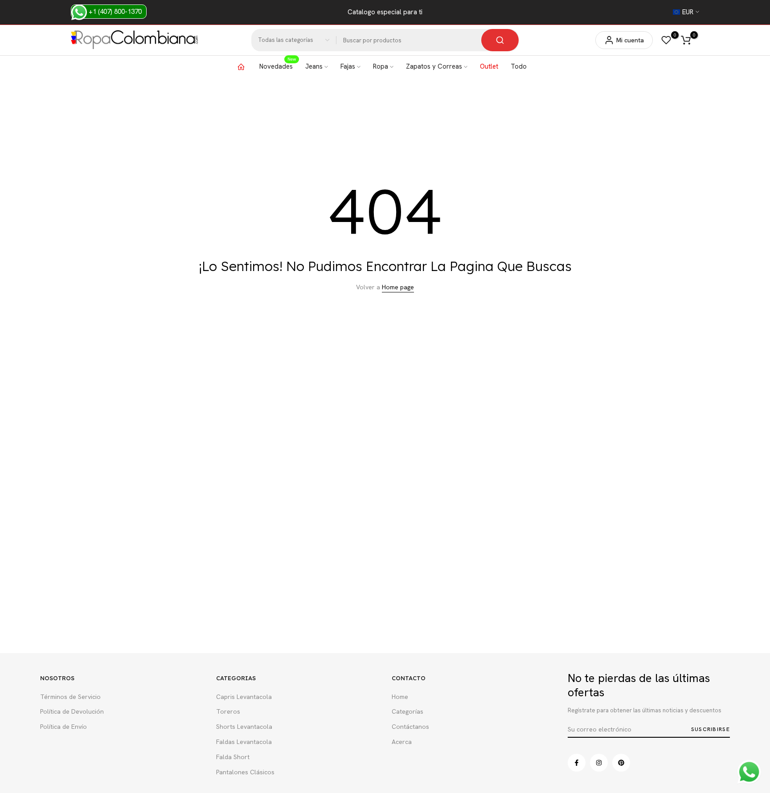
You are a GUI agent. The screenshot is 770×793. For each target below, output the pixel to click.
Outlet (489, 66)
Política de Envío (63, 727)
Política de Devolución (72, 711)
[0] (666, 40)
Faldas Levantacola (244, 742)
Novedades (277, 66)
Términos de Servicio (70, 697)
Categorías (407, 711)
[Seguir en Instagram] (599, 763)
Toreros (228, 711)
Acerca (402, 742)
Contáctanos (410, 727)
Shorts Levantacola (244, 727)
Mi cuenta (630, 40)
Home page (398, 287)
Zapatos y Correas (434, 66)
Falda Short (233, 757)
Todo (519, 66)
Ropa (380, 66)
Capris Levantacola (244, 697)
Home (400, 697)
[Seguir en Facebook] (577, 763)
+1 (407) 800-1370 (114, 11)
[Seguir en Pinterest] (621, 763)
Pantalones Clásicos (245, 772)
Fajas (347, 66)
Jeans (314, 66)
